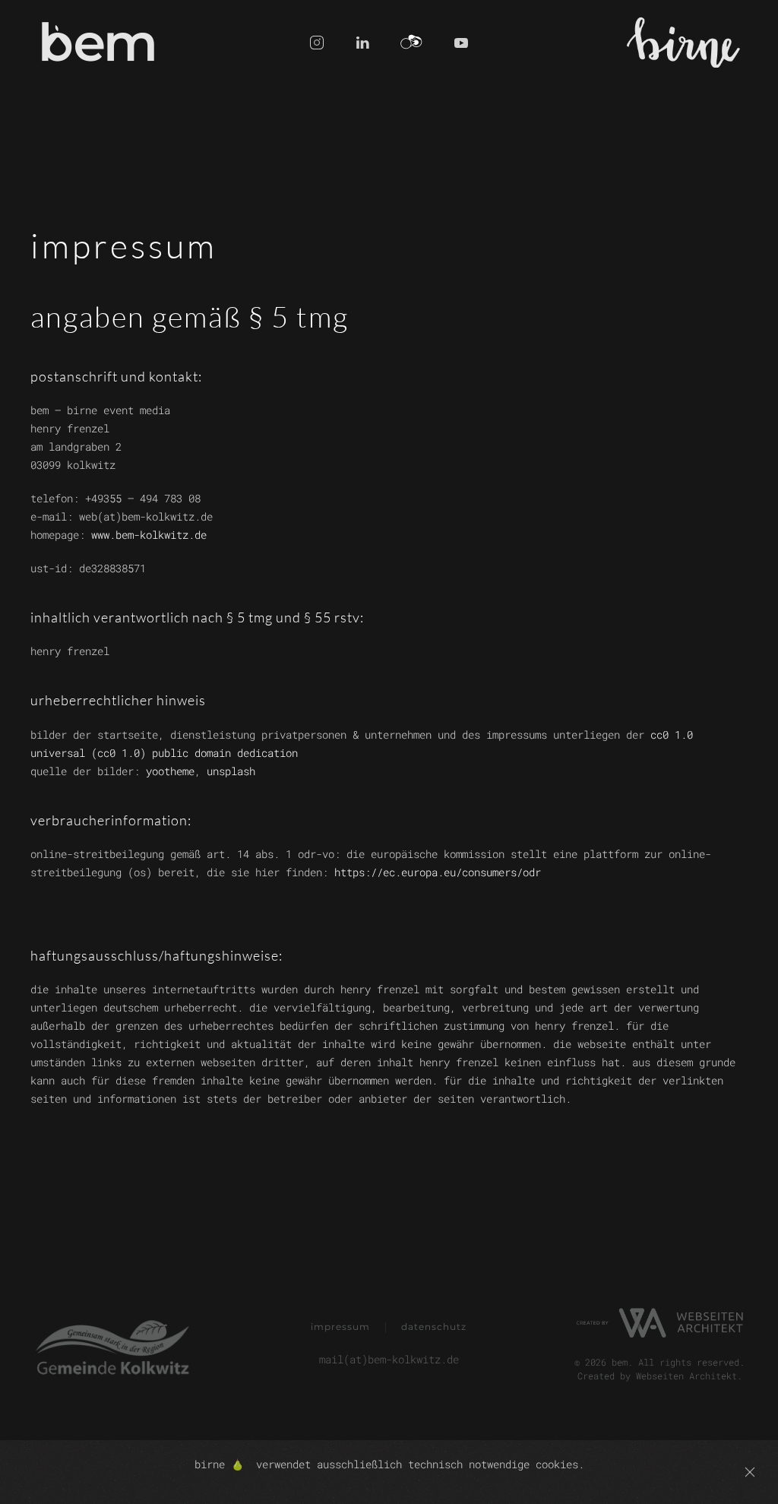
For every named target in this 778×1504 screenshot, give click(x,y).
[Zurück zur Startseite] (100, 41)
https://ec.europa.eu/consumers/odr (437, 872)
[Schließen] (750, 1472)
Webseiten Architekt (686, 1375)
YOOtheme (170, 771)
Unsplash (231, 771)
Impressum (340, 1326)
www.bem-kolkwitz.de (149, 534)
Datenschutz (433, 1326)
